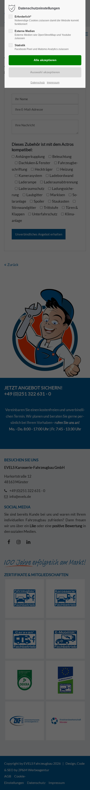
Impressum (53, 82)
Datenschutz (38, 82)
